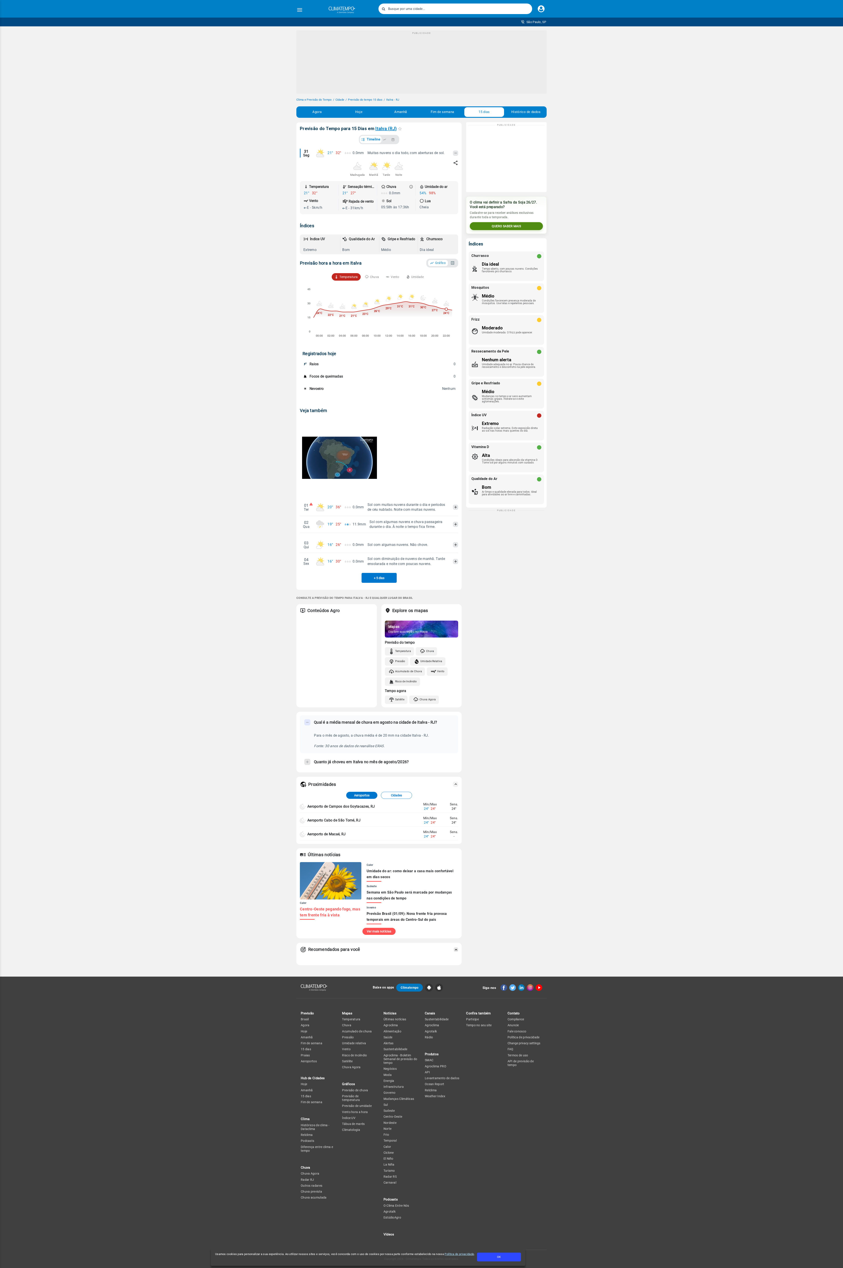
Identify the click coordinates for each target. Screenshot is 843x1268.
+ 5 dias (379, 578)
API (427, 1072)
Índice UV (348, 1118)
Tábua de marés (353, 1124)
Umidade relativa (354, 1043)
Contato (514, 1013)
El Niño (388, 1158)
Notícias (390, 1013)
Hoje (358, 112)
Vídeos (389, 1234)
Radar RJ (307, 1179)
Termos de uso (518, 1055)
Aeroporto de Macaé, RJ (326, 834)
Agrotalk (390, 1211)
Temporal (390, 1140)
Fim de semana (442, 112)
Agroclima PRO (435, 1066)
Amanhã (400, 112)
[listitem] (321, 244)
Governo (390, 1092)
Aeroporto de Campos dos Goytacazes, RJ (341, 806)
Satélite (399, 699)
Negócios (390, 1068)
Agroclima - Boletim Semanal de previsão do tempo (400, 1059)
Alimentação (392, 1031)
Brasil (305, 1019)
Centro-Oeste (393, 1116)
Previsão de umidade (357, 1106)
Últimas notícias (395, 1019)
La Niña (389, 1164)
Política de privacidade (459, 1254)
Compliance (516, 1019)
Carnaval (390, 1182)
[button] (533, 22)
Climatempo (409, 987)
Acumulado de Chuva (408, 671)
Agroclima (391, 1025)
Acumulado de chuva (357, 1031)
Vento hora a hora (355, 1112)
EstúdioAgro (392, 1217)
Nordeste (390, 1122)
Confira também (478, 1013)
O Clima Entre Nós (396, 1205)
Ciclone (389, 1152)
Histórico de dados (525, 112)
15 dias (484, 112)
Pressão (400, 661)
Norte (388, 1128)
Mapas (347, 1013)
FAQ (510, 1049)
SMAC (429, 1060)
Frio (386, 1134)
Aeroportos (361, 795)
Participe (472, 1019)
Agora (317, 112)
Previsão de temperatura (351, 1098)
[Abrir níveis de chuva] (411, 187)
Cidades (396, 795)
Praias (305, 1055)
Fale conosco (517, 1031)
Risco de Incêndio (406, 681)
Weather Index (435, 1096)
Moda (388, 1075)
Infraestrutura (394, 1086)
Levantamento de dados (442, 1078)
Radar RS (390, 1176)
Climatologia (351, 1130)
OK (499, 1257)
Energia (389, 1081)
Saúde (388, 1037)
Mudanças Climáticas (399, 1099)
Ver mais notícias (379, 931)
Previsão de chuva (355, 1090)
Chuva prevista (311, 1191)
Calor (387, 1146)
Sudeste (389, 1110)
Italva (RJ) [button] (386, 128)
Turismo (389, 1170)
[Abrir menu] (299, 10)
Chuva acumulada (314, 1197)
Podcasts (307, 1141)
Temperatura (403, 651)
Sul (386, 1104)
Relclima (307, 1135)
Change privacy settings (524, 1043)
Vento (441, 671)
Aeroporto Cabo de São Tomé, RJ (333, 820)
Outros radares (311, 1185)
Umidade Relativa (431, 661)
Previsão (307, 1013)
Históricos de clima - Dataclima (315, 1127)
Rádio (429, 1037)
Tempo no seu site (479, 1025)
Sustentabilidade (395, 1049)
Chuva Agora (428, 699)
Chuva (430, 651)
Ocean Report (434, 1084)
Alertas (389, 1043)
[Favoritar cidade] (400, 129)
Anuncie (513, 1025)
